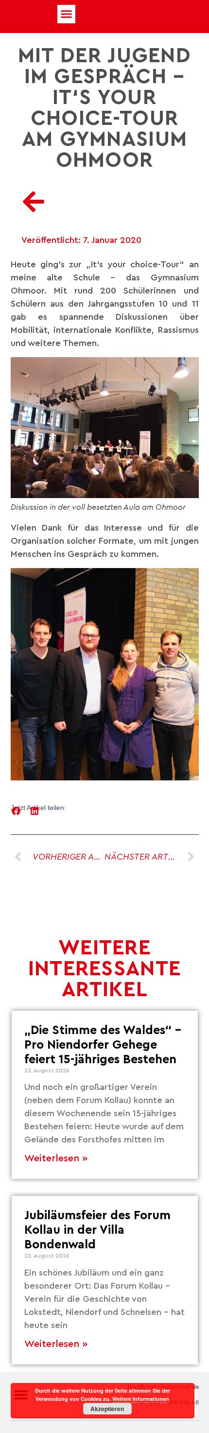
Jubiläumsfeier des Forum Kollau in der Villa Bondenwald (97, 1230)
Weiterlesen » (55, 1158)
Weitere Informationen (140, 1398)
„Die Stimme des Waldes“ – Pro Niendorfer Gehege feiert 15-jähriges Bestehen (102, 1045)
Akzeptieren (107, 1408)
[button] (66, 14)
